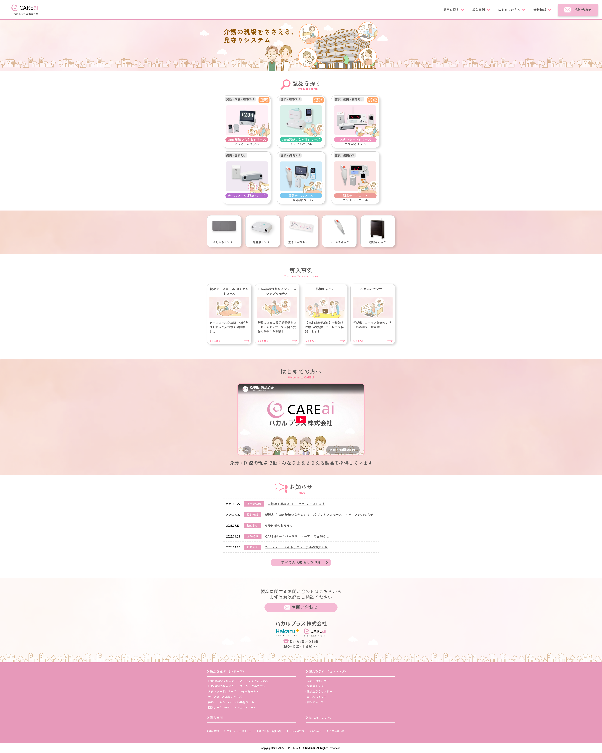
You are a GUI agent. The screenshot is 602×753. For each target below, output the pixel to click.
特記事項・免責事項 (270, 731)
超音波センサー (317, 686)
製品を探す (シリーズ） (228, 671)
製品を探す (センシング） (328, 671)
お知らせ (317, 731)
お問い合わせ (582, 9)
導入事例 (478, 9)
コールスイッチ (317, 697)
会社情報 (539, 9)
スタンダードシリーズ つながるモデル (233, 691)
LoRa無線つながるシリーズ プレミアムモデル (238, 681)
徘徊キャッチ (315, 702)
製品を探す (451, 9)
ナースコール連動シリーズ (225, 697)
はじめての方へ (509, 9)
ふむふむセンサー (318, 681)
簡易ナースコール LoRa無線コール (231, 702)
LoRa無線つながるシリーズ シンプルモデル (236, 686)
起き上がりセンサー (319, 691)
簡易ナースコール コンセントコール (232, 707)
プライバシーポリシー (238, 731)
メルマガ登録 (296, 731)
